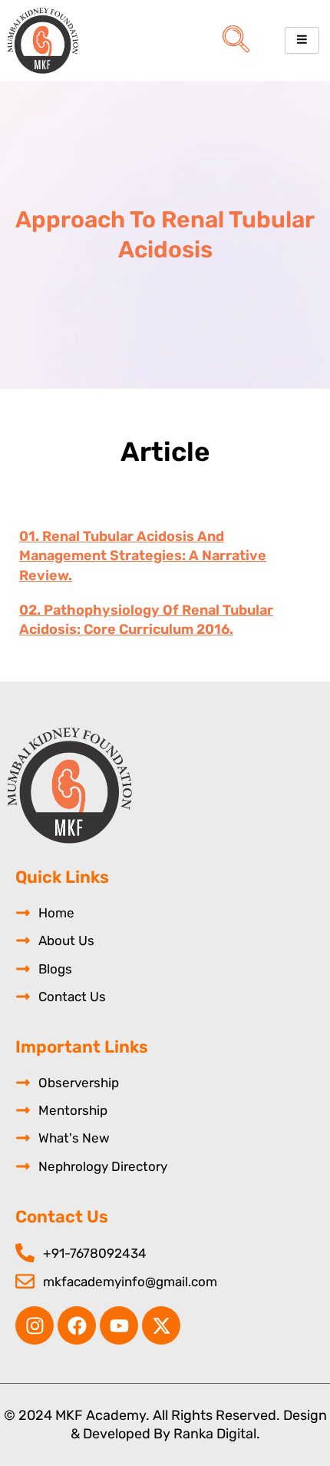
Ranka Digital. (216, 1433)
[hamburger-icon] (302, 40)
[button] (236, 40)
